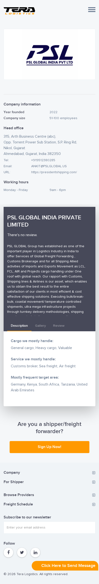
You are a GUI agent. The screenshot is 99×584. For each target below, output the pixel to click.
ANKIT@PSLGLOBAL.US (49, 166)
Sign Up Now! (49, 447)
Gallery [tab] (40, 325)
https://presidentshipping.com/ (54, 172)
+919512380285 (43, 160)
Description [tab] (19, 326)
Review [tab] (58, 325)
